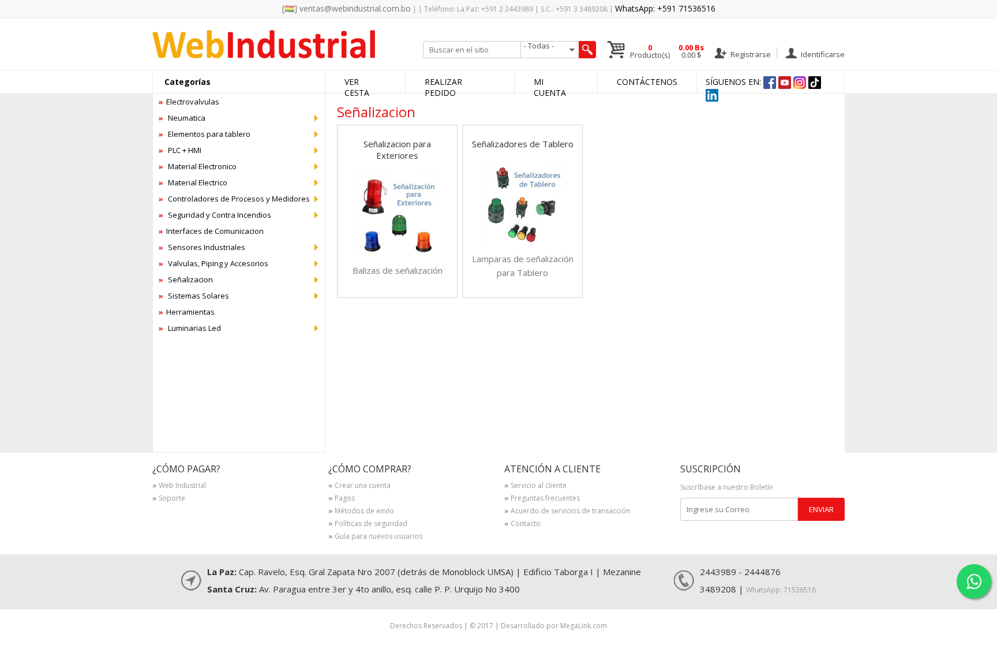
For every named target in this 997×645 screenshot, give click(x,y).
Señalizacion (186, 279)
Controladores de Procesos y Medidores (234, 198)
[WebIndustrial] (263, 55)
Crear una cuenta (359, 486)
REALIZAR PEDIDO (443, 87)
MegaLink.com (583, 626)
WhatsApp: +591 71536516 (665, 8)
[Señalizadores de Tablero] (522, 241)
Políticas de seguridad (367, 524)
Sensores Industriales (202, 247)
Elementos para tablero (204, 134)
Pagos (341, 499)
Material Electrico (193, 182)
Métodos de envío (361, 512)
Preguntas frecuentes (542, 499)
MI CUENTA (550, 87)
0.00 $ (691, 51)
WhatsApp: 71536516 (781, 590)
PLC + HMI (180, 150)
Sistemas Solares (194, 295)
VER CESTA (356, 87)
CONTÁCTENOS (647, 81)
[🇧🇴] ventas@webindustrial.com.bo (346, 8)
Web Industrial (179, 486)
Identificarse (822, 54)
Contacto (522, 524)
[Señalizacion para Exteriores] (397, 253)
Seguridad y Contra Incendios (215, 215)
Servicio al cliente (535, 486)
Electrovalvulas (189, 101)
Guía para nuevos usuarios (375, 537)
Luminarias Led (190, 328)
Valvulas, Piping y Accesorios (213, 263)
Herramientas (187, 312)
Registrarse (750, 54)
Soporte (168, 499)
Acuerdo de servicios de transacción (567, 512)
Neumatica (182, 118)
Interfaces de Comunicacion (211, 231)
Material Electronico (198, 166)
